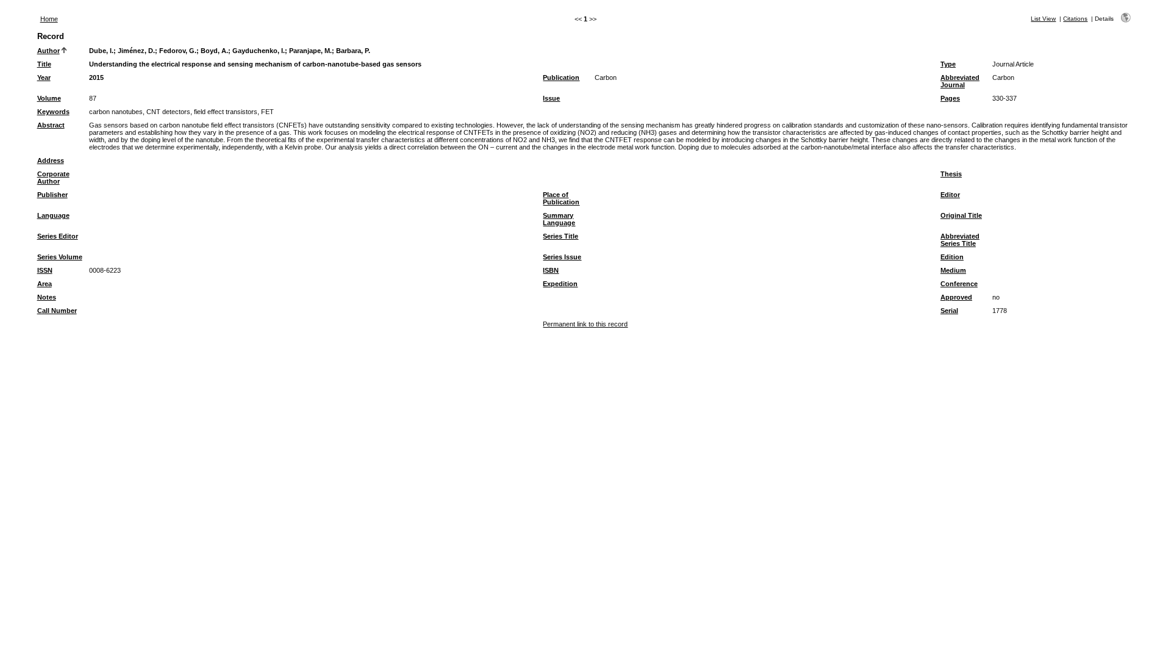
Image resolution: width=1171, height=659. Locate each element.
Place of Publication (561, 198)
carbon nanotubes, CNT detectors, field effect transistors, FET (181, 111)
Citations (1075, 18)
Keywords (53, 111)
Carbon (606, 77)
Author (48, 50)
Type (948, 64)
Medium (953, 270)
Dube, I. (101, 50)
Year (44, 77)
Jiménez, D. (136, 50)
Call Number (57, 310)
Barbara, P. (353, 50)
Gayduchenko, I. (258, 50)
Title (44, 64)
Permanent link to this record (585, 324)
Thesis (951, 174)
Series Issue (562, 257)
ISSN (44, 270)
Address (50, 160)
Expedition (560, 283)
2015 (96, 77)
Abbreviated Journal (959, 81)
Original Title (961, 215)
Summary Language (559, 219)
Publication (561, 77)
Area (44, 283)
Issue (551, 98)
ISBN (551, 270)
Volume (49, 98)
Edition (952, 257)
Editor (950, 194)
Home (49, 19)
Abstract (51, 125)
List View (1043, 18)
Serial (949, 310)
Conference (959, 283)
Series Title (560, 236)
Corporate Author (53, 177)
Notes (46, 297)
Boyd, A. (214, 50)
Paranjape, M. (310, 50)
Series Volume (59, 257)
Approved (956, 297)
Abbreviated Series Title (959, 239)
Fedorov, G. (177, 50)
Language (53, 215)
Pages (950, 98)
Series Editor (57, 236)
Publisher (52, 194)
